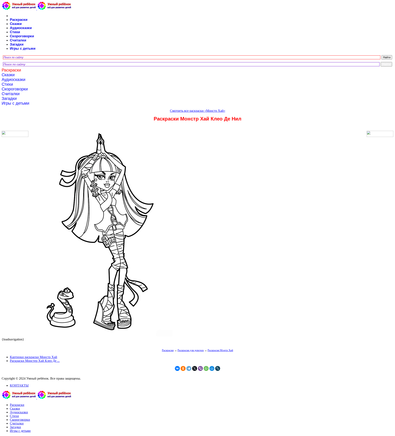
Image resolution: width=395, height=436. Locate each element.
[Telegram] (188, 368)
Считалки (18, 40)
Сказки (16, 24)
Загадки (16, 44)
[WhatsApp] (206, 368)
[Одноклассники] (183, 368)
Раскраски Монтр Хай (220, 350)
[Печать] (197, 234)
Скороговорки (22, 36)
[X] (194, 368)
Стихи (15, 32)
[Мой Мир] (211, 368)
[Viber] (200, 368)
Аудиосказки (21, 28)
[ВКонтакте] (177, 368)
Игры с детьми (22, 48)
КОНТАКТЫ (19, 385)
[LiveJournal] (217, 368)
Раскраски (18, 20)
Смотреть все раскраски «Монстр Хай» (197, 110)
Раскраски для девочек (191, 350)
